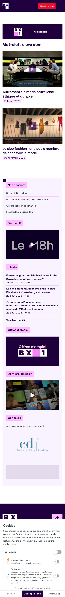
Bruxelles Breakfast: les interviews (27, 199)
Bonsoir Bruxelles (16, 193)
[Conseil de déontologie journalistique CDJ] (32, 444)
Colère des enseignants (21, 206)
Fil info (12, 267)
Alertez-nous (47, 6)
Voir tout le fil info (17, 320)
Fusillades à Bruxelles (19, 212)
